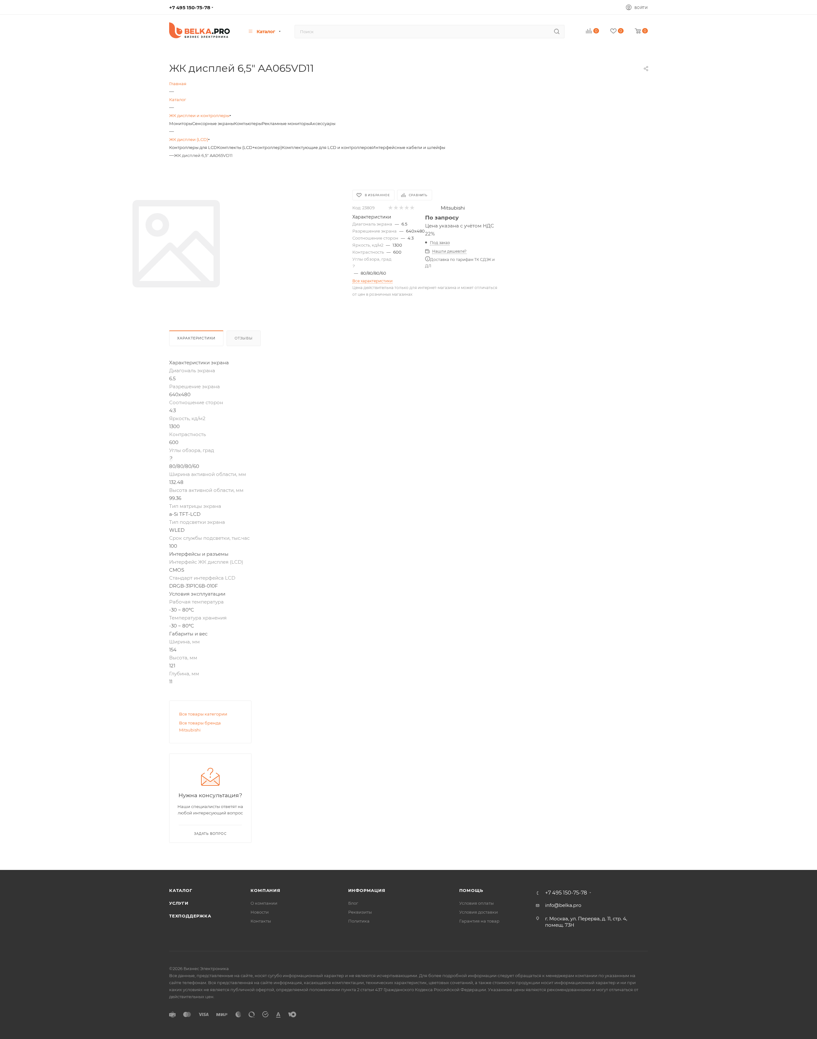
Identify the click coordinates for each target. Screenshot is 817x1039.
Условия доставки (478, 912)
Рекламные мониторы (286, 123)
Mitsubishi (453, 208)
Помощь (471, 890)
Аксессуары (322, 123)
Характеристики (196, 338)
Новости (260, 912)
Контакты (261, 921)
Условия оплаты (476, 903)
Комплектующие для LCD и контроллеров (327, 147)
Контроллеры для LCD (193, 147)
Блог (353, 903)
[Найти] (557, 31)
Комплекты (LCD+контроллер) (249, 147)
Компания (265, 890)
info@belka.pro (563, 905)
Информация (367, 890)
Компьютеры (248, 123)
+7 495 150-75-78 (189, 7)
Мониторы (180, 123)
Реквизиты (360, 912)
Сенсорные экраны (213, 123)
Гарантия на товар (479, 921)
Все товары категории (203, 713)
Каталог (180, 890)
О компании (264, 903)
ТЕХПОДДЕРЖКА (190, 915)
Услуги (179, 903)
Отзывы (244, 338)
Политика (359, 921)
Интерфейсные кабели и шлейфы (408, 147)
